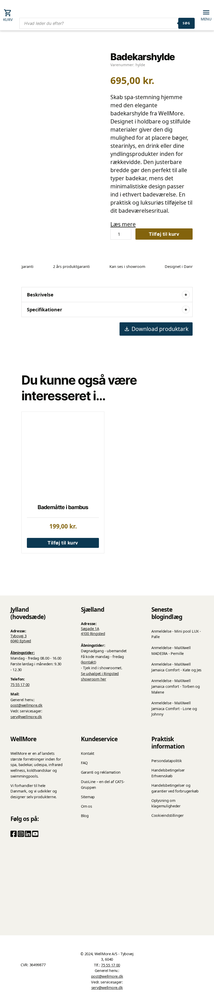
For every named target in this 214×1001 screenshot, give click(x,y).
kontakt (88, 662)
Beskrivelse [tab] (40, 294)
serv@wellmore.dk (26, 716)
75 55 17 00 (19, 684)
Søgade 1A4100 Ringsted (93, 631)
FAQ (84, 762)
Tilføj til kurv (164, 234)
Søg (186, 23)
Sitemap (88, 796)
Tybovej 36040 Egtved (20, 638)
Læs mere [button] (123, 224)
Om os (86, 806)
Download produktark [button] (160, 329)
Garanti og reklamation (101, 772)
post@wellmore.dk (26, 705)
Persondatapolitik (166, 760)
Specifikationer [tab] (44, 309)
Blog (85, 815)
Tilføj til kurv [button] (62, 543)
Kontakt (87, 753)
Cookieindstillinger (167, 815)
